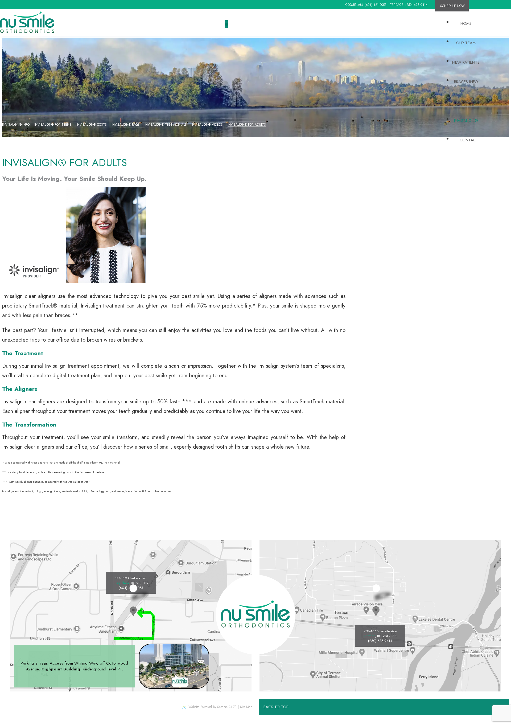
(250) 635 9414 (416, 4)
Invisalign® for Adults (247, 124)
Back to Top (276, 707)
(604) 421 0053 (375, 4)
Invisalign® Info (16, 124)
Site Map (246, 706)
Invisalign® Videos (207, 124)
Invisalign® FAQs (125, 124)
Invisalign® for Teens (52, 124)
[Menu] (226, 24)
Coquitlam (354, 4)
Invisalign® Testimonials (166, 124)
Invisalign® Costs (91, 124)
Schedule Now (452, 5)
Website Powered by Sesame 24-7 (212, 706)
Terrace (396, 4)
